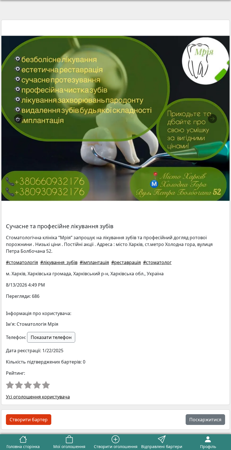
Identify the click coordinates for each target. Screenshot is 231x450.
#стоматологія (22, 262)
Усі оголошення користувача (38, 397)
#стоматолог (157, 262)
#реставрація (126, 262)
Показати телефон (51, 337)
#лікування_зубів (58, 262)
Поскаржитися (205, 419)
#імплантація (94, 262)
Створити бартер (29, 419)
